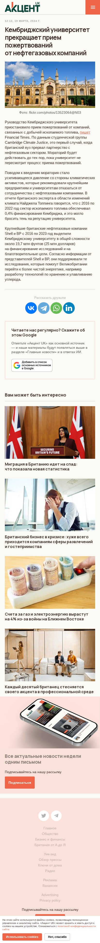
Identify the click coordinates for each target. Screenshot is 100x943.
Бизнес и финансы (50, 839)
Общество (50, 834)
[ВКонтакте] (31, 308)
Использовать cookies (22, 937)
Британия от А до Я (50, 845)
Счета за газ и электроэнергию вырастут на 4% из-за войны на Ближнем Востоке (46, 616)
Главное (50, 828)
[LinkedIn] (69, 308)
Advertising (50, 895)
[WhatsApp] (56, 308)
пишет (85, 132)
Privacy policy (50, 900)
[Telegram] (44, 308)
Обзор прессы (50, 860)
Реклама (50, 880)
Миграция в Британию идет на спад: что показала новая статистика (41, 466)
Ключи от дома (50, 865)
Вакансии (50, 886)
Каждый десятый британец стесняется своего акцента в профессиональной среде (49, 689)
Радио (50, 871)
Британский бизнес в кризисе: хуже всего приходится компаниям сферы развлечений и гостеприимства (49, 541)
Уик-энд (50, 854)
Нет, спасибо (57, 937)
